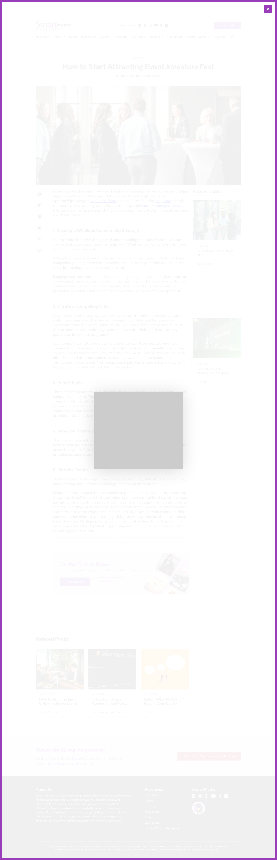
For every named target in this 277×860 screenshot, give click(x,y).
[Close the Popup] (268, 9)
